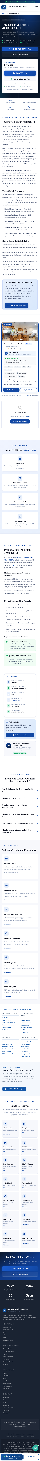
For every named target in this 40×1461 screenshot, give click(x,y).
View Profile (12, 390)
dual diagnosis (13, 613)
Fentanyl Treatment (27, 1027)
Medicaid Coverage (7, 1044)
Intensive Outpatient (8, 1025)
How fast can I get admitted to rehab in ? (18, 823)
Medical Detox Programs (13, 209)
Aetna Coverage (6, 1051)
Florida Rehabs (25, 1044)
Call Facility (29, 390)
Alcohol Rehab (25, 1020)
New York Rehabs (26, 1049)
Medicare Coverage (8, 1046)
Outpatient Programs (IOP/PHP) (16, 221)
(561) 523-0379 (21, 73)
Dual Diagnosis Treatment (13, 227)
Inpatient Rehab (6, 1020)
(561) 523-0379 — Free (18, 305)
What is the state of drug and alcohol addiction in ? (16, 831)
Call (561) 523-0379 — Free (21, 49)
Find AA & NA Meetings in (15, 1089)
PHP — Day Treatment (8, 1022)
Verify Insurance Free (21, 54)
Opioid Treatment (26, 1022)
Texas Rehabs (25, 1046)
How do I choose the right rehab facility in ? (18, 790)
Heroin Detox (25, 1025)
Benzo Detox (24, 1032)
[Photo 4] (22, 339)
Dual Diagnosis (6, 1027)
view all (27, 416)
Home (3, 13)
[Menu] (37, 7)
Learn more (7, 876)
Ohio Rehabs (24, 1051)
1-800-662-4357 (16, 700)
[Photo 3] (21, 339)
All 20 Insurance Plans (8, 1054)
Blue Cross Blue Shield (8, 1049)
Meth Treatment (25, 1030)
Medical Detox (6, 1018)
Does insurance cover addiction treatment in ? (14, 806)
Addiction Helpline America (17, 1309)
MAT (12, 565)
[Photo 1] (17, 339)
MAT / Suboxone (7, 1030)
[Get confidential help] (35, 1448)
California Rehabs (26, 1042)
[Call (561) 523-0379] (4, 1310)
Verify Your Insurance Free (21, 79)
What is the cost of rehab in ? (13, 798)
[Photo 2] (18, 339)
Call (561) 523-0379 (21, 421)
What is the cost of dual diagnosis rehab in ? (18, 815)
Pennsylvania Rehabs (27, 1054)
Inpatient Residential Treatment (15, 215)
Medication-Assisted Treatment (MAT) (17, 233)
